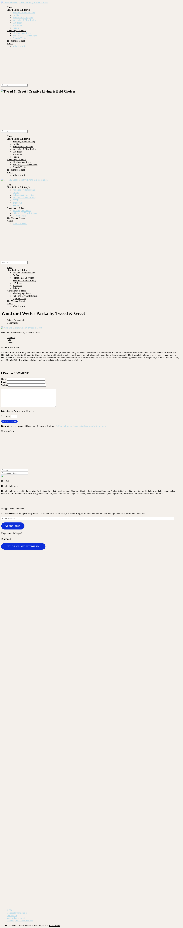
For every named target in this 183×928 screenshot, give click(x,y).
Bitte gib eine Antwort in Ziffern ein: (17, 411)
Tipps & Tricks (19, 38)
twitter (10, 340)
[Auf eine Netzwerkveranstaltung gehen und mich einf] (46, 828)
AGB (9, 910)
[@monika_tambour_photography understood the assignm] (76, 805)
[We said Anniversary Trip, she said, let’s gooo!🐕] (16, 755)
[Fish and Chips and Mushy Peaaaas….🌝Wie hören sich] (76, 577)
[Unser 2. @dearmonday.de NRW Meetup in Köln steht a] (167, 807)
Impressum (12, 915)
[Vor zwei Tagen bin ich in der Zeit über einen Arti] (167, 653)
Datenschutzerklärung (17, 913)
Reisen (16, 28)
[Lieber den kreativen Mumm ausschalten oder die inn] (16, 568)
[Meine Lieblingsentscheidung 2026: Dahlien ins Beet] (137, 581)
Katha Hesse (54, 925)
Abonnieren (13, 525)
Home (9, 7)
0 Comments (12, 323)
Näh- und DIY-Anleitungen (25, 35)
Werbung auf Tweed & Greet (20, 920)
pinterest (10, 342)
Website (4, 385)
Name (4, 379)
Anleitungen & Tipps (16, 30)
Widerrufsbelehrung (16, 918)
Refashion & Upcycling (23, 17)
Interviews (17, 25)
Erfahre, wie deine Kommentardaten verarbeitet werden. (81, 426)
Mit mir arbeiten (20, 46)
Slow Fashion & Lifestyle (18, 10)
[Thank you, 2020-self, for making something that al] (137, 760)
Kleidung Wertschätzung (24, 12)
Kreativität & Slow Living (24, 20)
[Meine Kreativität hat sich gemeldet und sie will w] (107, 613)
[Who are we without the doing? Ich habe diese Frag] (107, 804)
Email (3, 382)
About (10, 43)
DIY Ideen (17, 23)
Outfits (16, 15)
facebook (11, 337)
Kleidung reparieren (22, 33)
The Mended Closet (16, 41)
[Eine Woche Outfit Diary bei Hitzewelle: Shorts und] (46, 560)
